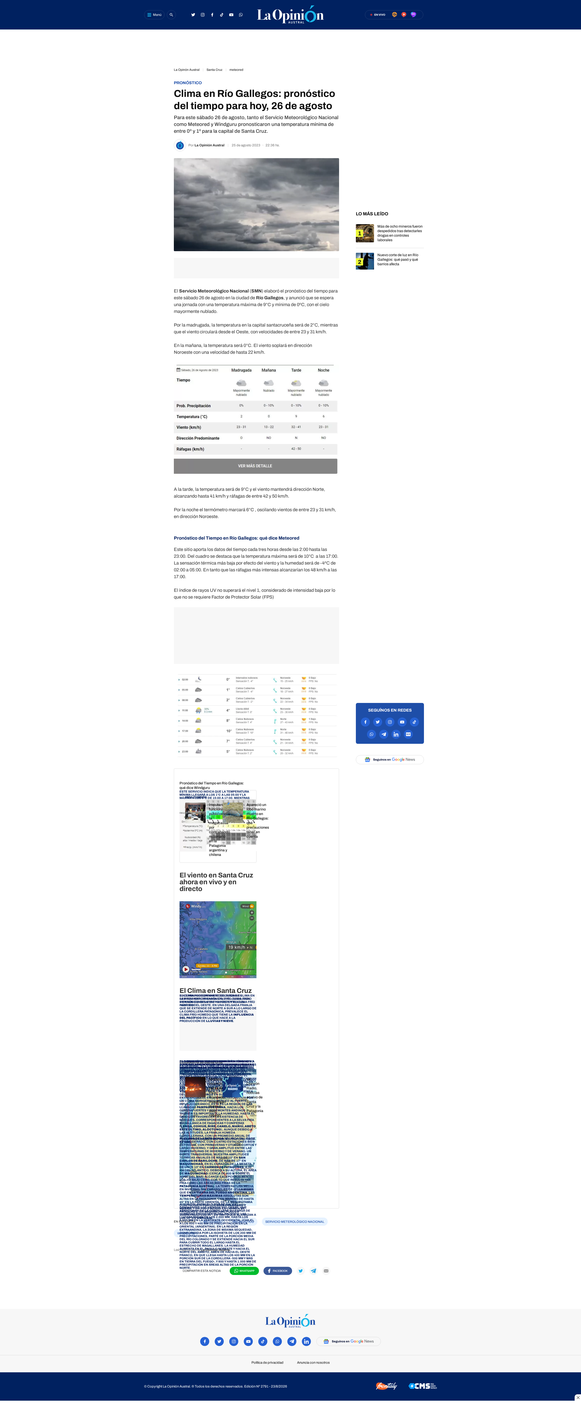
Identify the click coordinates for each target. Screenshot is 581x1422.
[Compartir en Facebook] (161, 72)
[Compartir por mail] (326, 1271)
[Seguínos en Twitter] (193, 14)
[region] (290, 46)
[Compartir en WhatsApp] (161, 97)
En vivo (379, 14)
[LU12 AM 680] (394, 15)
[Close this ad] (578, 1397)
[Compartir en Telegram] (161, 110)
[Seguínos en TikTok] (221, 14)
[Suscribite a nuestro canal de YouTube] (231, 14)
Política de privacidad (267, 1362)
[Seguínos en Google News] (408, 734)
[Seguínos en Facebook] (212, 14)
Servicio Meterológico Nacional (294, 1221)
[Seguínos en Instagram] (202, 14)
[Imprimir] (161, 136)
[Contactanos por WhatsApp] (240, 14)
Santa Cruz (214, 69)
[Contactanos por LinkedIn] (396, 734)
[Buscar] (171, 15)
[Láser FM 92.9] (403, 15)
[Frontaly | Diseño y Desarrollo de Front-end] (386, 1386)
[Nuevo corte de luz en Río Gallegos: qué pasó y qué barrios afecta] (390, 264)
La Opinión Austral (209, 145)
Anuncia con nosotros (313, 1362)
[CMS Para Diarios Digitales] (423, 1386)
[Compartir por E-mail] (161, 123)
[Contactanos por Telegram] (383, 734)
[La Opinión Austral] (290, 14)
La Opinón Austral (186, 69)
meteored (236, 69)
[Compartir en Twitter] (161, 85)
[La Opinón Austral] (290, 1321)
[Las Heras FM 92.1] (413, 15)
